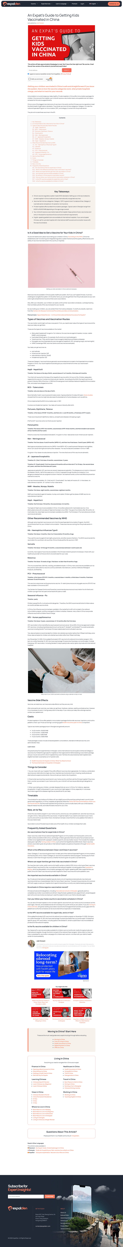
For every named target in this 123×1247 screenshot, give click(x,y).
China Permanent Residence (42, 1097)
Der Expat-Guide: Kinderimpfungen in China (50, 1148)
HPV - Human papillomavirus (43, 154)
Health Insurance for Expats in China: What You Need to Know (51, 761)
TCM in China (69, 1073)
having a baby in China (49, 842)
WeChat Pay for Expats (40, 1075)
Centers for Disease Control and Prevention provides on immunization (55, 311)
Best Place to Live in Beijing (42, 1109)
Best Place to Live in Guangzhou (43, 1111)
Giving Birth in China (71, 1071)
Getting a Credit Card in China (42, 1073)
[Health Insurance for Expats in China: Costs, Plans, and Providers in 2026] (40, 998)
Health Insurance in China (62, 1043)
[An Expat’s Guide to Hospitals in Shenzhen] (82, 998)
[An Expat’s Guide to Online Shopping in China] (40, 1016)
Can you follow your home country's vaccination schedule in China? (55, 177)
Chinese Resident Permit (41, 1095)
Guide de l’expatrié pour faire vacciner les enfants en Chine (55, 1150)
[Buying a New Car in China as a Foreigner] (61, 998)
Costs (34, 158)
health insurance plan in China (72, 722)
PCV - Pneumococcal (41, 150)
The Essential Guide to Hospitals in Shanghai (46, 763)
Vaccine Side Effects (38, 156)
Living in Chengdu (39, 1118)
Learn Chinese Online (40, 1086)
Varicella (37, 146)
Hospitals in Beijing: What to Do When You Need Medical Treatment (82, 1020)
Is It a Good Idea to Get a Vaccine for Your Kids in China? (48, 124)
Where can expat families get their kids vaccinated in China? (53, 171)
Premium (74, 4)
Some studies (88, 395)
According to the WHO (75, 237)
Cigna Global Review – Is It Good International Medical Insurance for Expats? (61, 315)
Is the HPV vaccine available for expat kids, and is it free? (52, 179)
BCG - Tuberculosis (40, 129)
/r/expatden (75, 1136)
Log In (82, 4)
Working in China (70, 1095)
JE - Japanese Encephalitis (43, 137)
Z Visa (35, 1103)
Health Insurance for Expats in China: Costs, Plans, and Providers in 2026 (40, 1002)
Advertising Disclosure (67, 1218)
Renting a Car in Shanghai (73, 1086)
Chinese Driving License (72, 1088)
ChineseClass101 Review (41, 1082)
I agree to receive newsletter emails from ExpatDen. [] (50, 74)
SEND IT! (66, 70)
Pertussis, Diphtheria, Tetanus (44, 131)
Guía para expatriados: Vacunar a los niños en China (52, 1152)
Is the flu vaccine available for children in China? (50, 181)
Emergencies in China (71, 1075)
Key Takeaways (36, 122)
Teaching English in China (73, 1097)
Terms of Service (65, 1228)
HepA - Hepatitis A (40, 141)
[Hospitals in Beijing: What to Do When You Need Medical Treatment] (82, 1016)
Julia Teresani (40, 941)
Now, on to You (36, 164)
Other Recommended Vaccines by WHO (43, 143)
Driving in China (69, 1084)
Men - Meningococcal (41, 135)
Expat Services (45, 4)
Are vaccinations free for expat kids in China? (48, 168)
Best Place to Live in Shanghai (42, 1116)
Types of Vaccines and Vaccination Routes (44, 125)
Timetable (35, 162)
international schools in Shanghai (66, 891)
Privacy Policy (65, 74)
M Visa (35, 1099)
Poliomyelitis (39, 133)
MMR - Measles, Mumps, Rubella (44, 139)
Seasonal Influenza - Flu (42, 152)
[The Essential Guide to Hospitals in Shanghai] (61, 1016)
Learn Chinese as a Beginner (42, 1084)
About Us (63, 1212)
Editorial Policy (64, 1215)
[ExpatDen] (11, 4)
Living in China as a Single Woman (44, 1120)
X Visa (35, 1101)
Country (33, 4)
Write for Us (64, 1220)
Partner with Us (65, 1223)
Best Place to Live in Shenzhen (43, 1114)
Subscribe (49, 1196)
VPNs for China (59, 1047)
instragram (45, 948)
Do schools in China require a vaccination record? (50, 175)
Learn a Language (61, 4)
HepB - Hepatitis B (40, 127)
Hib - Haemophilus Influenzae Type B (45, 145)
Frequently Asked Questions (40, 166)
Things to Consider (38, 160)
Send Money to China (40, 1071)
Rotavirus (38, 148)
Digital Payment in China (62, 1045)
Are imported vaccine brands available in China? (50, 173)
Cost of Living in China (61, 1041)
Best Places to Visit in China (73, 1082)
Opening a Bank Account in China (43, 1069)
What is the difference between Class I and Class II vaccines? (53, 169)
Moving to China (59, 1039)
